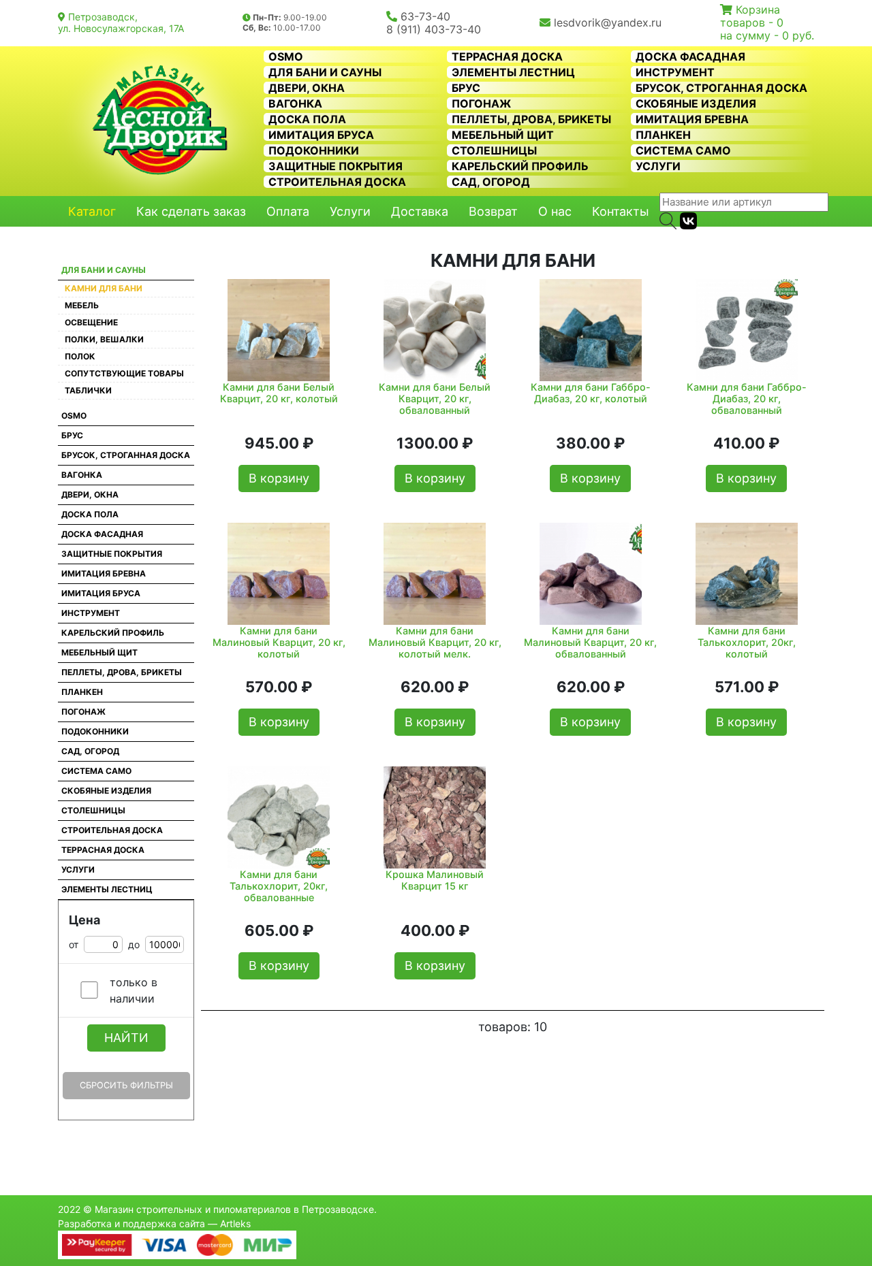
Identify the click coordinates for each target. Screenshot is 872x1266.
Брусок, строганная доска (721, 87)
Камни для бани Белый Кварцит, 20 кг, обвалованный (434, 399)
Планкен (663, 134)
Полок (80, 356)
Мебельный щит (503, 134)
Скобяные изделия (696, 103)
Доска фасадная (690, 56)
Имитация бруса (321, 134)
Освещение (91, 322)
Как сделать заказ (191, 211)
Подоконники (313, 150)
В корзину (279, 478)
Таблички (88, 390)
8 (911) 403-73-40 (433, 29)
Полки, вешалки (104, 339)
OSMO (285, 56)
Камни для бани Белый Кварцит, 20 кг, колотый (279, 392)
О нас (555, 211)
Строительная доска (337, 181)
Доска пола (307, 119)
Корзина (758, 9)
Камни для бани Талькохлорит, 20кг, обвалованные (279, 886)
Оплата (287, 211)
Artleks (235, 1223)
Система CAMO (683, 150)
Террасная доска (507, 56)
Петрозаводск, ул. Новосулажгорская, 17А (121, 22)
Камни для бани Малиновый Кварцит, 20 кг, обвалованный (590, 642)
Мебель (82, 305)
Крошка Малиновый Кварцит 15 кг (435, 880)
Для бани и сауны (325, 72)
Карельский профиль (520, 166)
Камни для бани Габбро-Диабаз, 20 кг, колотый (591, 392)
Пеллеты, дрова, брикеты (531, 119)
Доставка (419, 211)
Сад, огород (491, 181)
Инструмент (675, 72)
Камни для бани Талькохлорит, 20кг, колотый (747, 642)
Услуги (658, 166)
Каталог (92, 211)
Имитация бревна (692, 119)
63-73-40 (425, 16)
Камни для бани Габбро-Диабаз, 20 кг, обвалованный (747, 399)
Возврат (493, 211)
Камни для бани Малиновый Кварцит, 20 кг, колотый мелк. (435, 642)
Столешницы (494, 150)
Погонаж (481, 103)
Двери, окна (306, 87)
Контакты (620, 211)
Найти (126, 1037)
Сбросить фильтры (126, 1085)
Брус (466, 87)
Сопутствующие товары (124, 373)
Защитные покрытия (335, 166)
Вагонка (295, 103)
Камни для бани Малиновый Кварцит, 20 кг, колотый (279, 642)
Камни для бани (103, 288)
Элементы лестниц (513, 72)
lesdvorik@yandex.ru (607, 22)
